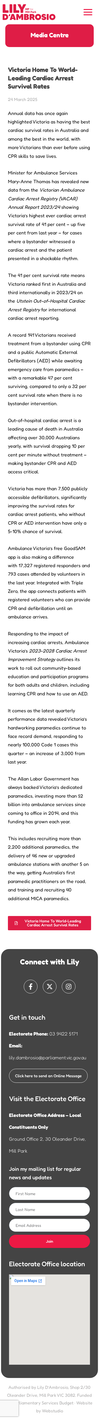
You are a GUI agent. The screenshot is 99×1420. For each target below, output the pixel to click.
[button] (49, 923)
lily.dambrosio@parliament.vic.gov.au (47, 1057)
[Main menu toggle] (88, 12)
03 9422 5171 (63, 1034)
